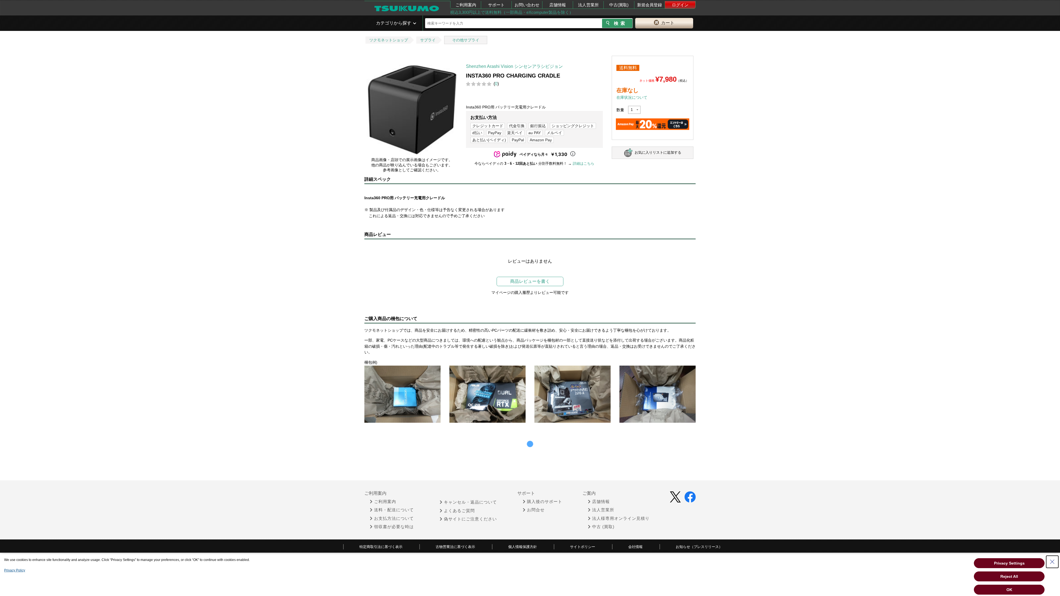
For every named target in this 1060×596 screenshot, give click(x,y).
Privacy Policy (14, 570)
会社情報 (635, 547)
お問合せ (536, 510)
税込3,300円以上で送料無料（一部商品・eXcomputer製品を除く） (511, 12)
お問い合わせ (527, 4)
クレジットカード (487, 126)
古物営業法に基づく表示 (455, 547)
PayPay (494, 133)
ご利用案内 (465, 4)
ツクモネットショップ (388, 40)
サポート (496, 4)
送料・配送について (394, 510)
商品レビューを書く (530, 281)
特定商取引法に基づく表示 (380, 547)
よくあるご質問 (459, 511)
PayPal (518, 140)
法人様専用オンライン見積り (621, 518)
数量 (620, 110)
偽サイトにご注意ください (470, 519)
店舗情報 (557, 4)
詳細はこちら (583, 163)
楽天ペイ (515, 133)
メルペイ (554, 133)
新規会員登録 (649, 4)
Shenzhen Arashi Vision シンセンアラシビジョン (514, 66)
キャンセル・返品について (470, 502)
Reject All (1009, 576)
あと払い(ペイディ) (489, 140)
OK (1009, 589)
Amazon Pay (541, 140)
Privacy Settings (1009, 563)
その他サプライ (465, 40)
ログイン (680, 4)
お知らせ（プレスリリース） (699, 547)
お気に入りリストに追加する (658, 152)
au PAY (534, 133)
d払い (477, 133)
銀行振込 (538, 126)
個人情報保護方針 (522, 547)
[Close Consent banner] (1052, 562)
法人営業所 (588, 4)
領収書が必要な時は (394, 527)
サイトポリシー (582, 547)
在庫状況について (631, 97)
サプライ (428, 40)
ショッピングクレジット (573, 126)
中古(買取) (619, 4)
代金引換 (516, 126)
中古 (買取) (603, 527)
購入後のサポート (544, 501)
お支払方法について (394, 518)
